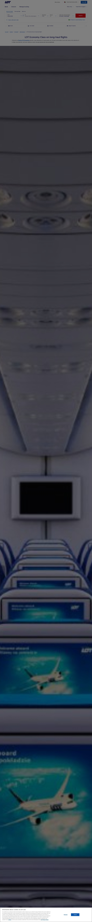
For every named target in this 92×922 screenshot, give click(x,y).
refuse (9, 919)
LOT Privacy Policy (44, 919)
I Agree (75, 914)
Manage (65, 914)
